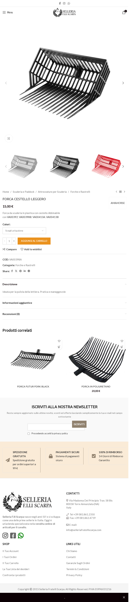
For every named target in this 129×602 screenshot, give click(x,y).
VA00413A (39, 216)
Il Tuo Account (11, 550)
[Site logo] (64, 12)
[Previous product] (116, 192)
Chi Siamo (71, 550)
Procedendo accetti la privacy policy (49, 433)
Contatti (71, 557)
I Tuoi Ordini (9, 557)
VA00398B (25, 216)
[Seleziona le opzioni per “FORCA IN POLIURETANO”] (122, 347)
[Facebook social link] (60, 3)
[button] (6, 83)
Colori (6, 224)
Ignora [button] (124, 597)
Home (6, 191)
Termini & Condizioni (77, 569)
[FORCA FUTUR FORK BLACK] (33, 359)
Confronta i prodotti (14, 575)
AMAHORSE (118, 202)
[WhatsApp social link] (69, 3)
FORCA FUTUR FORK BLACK (33, 386)
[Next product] (124, 192)
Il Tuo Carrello (11, 563)
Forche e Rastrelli (80, 191)
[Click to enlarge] (9, 138)
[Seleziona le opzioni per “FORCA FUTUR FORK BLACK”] (59, 347)
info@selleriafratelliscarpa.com (83, 529)
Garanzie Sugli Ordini (78, 563)
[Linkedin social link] (25, 271)
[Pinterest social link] (20, 271)
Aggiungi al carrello (34, 241)
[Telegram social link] (29, 271)
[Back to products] (120, 192)
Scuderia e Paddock (23, 191)
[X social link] (16, 271)
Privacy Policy (74, 575)
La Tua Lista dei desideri (16, 569)
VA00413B (52, 216)
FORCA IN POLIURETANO (95, 386)
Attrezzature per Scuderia (52, 191)
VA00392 (12, 216)
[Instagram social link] (64, 3)
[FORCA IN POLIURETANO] (95, 359)
